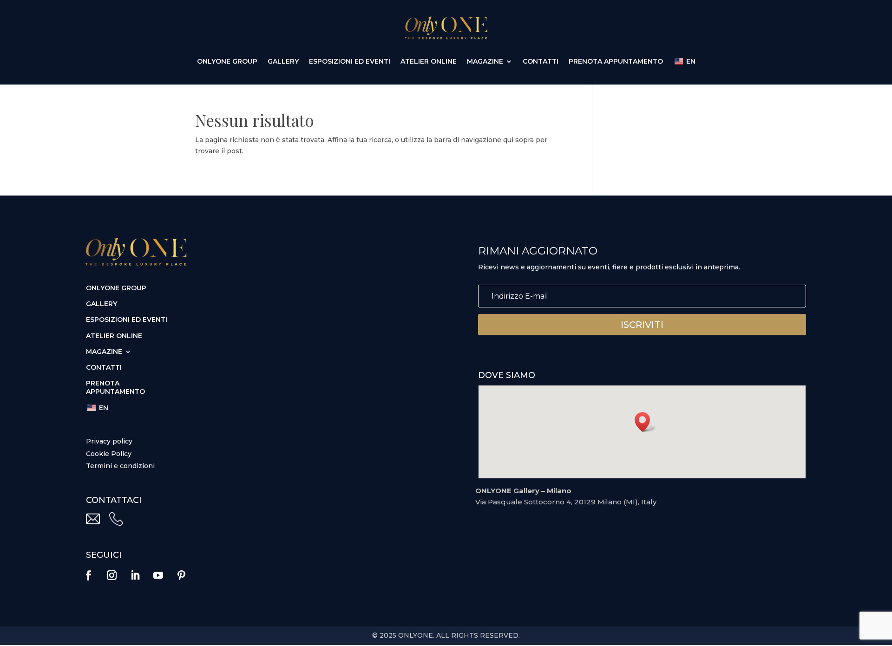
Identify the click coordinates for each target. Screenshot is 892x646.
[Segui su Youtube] (158, 575)
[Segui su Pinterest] (181, 575)
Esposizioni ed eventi (349, 61)
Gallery (283, 61)
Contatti (540, 61)
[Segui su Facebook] (88, 575)
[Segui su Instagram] (111, 575)
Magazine (485, 61)
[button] (645, 422)
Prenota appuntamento (616, 61)
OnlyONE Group (227, 61)
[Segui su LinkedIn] (134, 575)
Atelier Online (428, 61)
